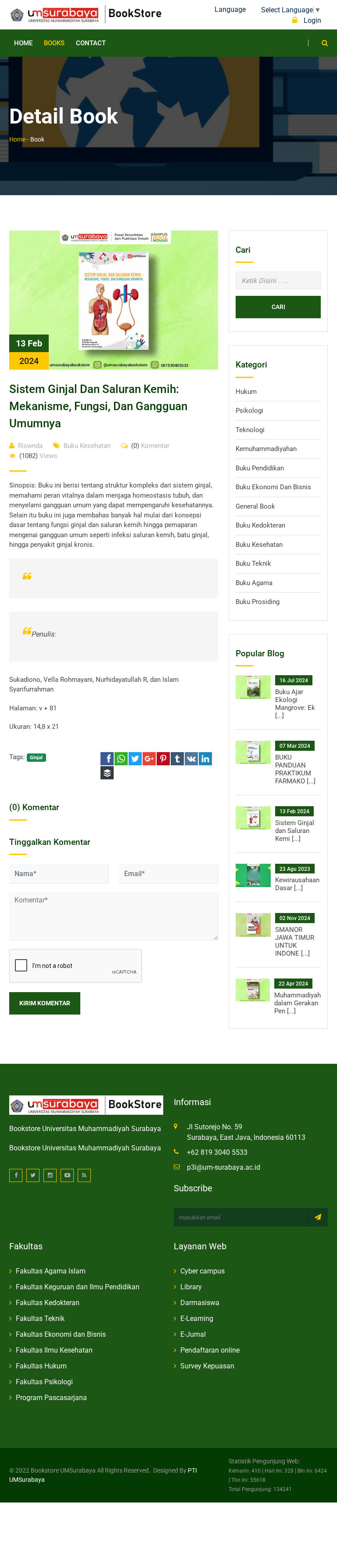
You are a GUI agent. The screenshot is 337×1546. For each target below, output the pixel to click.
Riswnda (30, 446)
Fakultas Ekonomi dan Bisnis (61, 1334)
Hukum (246, 392)
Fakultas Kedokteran (47, 1303)
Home (23, 43)
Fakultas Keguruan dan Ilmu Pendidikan (78, 1287)
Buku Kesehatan (87, 446)
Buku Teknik (253, 563)
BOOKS (54, 43)
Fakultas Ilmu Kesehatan (54, 1350)
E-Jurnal (193, 1334)
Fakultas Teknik (40, 1318)
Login (311, 20)
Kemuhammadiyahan (266, 449)
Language (230, 9)
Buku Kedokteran (260, 525)
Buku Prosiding (258, 602)
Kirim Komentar (44, 1003)
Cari (278, 306)
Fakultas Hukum (41, 1366)
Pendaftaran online (210, 1350)
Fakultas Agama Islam (51, 1271)
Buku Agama (254, 583)
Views (38, 456)
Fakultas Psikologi (44, 1382)
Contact (91, 43)
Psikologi (249, 411)
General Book (255, 506)
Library (191, 1287)
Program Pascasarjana (51, 1397)
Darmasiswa (199, 1303)
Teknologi (250, 430)
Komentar (150, 446)
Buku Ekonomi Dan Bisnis (273, 487)
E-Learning (196, 1318)
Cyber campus (202, 1271)
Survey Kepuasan (207, 1366)
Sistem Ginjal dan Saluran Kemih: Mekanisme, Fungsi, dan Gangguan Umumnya (98, 406)
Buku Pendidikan (260, 468)
